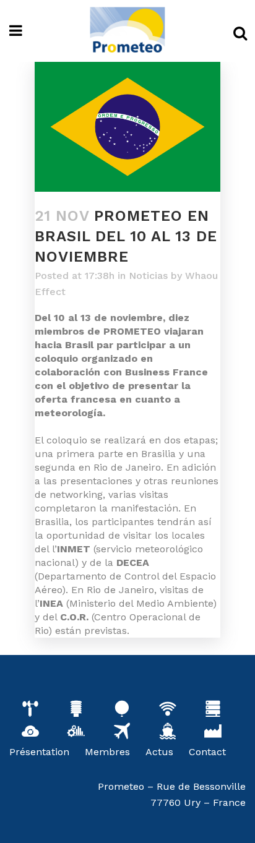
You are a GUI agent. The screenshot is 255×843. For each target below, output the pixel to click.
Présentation (39, 752)
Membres (107, 752)
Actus (159, 752)
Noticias (148, 275)
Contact (207, 752)
